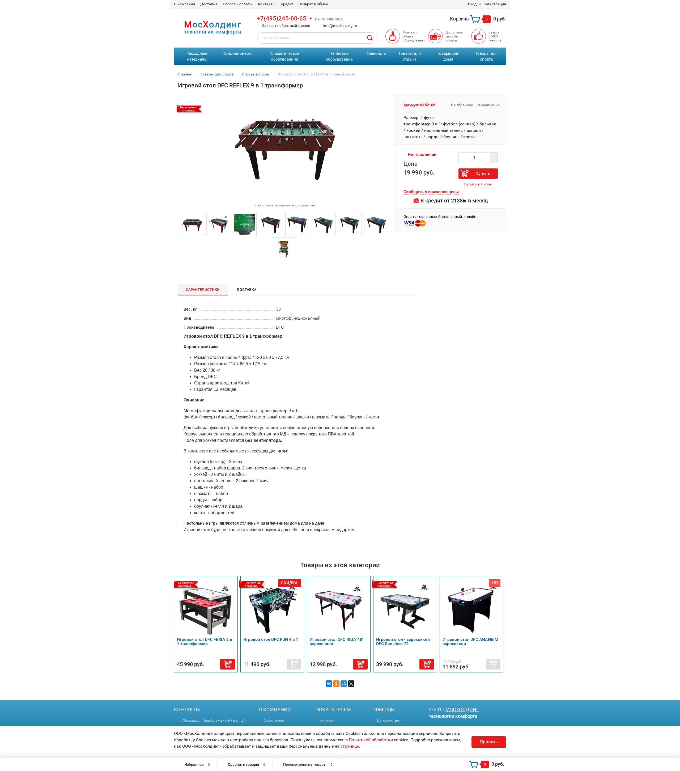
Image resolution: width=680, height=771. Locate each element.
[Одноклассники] (336, 683)
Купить (482, 173)
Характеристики (203, 289)
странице (350, 746)
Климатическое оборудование (284, 56)
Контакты (266, 4)
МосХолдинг (462, 709)
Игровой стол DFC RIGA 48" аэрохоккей (336, 641)
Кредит (287, 4)
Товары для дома (448, 56)
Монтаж (327, 720)
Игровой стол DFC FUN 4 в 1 (270, 639)
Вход (472, 4)
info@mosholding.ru (340, 25)
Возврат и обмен (313, 4)
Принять (489, 741)
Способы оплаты (238, 4)
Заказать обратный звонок (286, 25)
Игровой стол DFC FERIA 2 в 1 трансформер (204, 641)
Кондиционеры (237, 53)
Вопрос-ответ (389, 720)
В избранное (461, 105)
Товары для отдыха (409, 56)
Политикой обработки (371, 739)
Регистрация (495, 4)
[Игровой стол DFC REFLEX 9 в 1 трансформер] (192, 224)
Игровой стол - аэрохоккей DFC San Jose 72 (403, 641)
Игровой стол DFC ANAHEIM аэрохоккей (470, 641)
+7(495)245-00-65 (281, 18)
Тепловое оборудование (339, 56)
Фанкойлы (377, 53)
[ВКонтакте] (329, 683)
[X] (351, 683)
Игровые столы (255, 74)
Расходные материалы (196, 56)
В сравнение (489, 105)
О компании (184, 4)
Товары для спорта (486, 56)
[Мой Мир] (344, 683)
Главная (185, 74)
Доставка (209, 4)
